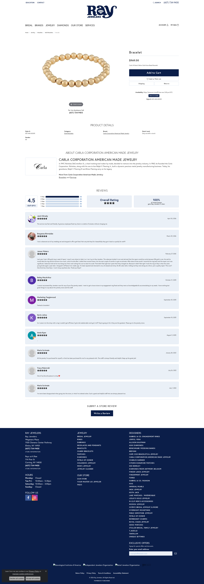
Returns (166, 83)
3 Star (43, 201)
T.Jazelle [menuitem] (133, 531)
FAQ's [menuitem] (79, 485)
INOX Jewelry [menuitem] (135, 489)
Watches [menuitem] (81, 454)
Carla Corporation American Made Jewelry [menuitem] (150, 457)
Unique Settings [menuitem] (137, 536)
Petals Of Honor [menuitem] (137, 516)
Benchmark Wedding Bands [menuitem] (142, 448)
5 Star (43, 197)
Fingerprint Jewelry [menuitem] (139, 475)
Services (90, 25)
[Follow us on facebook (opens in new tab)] (28, 498)
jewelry (33, 32)
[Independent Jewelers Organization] (98, 565)
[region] (76, 72)
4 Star (43, 199)
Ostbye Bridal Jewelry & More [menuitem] (143, 507)
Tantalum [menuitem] (133, 534)
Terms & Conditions (104, 573)
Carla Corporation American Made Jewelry (116, 133)
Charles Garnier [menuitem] (137, 460)
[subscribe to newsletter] (175, 553)
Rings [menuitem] (79, 439)
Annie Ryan (41, 332)
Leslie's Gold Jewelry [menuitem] (139, 498)
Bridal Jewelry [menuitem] (84, 436)
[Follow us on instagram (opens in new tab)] (35, 498)
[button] (29, 3)
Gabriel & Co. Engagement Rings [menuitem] (144, 436)
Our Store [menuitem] (82, 479)
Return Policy (80, 573)
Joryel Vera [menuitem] (135, 439)
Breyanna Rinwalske (45, 233)
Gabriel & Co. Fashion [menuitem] (139, 480)
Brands (39, 25)
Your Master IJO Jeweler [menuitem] (89, 482)
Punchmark (106, 581)
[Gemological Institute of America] (67, 565)
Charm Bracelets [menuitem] (85, 451)
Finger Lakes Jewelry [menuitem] (139, 472)
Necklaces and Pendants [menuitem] (89, 445)
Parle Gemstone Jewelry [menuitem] (141, 513)
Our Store (77, 25)
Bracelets (40, 32)
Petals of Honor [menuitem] (85, 460)
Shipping (141, 83)
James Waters (43, 251)
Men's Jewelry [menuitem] (84, 466)
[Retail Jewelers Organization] (127, 565)
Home (26, 32)
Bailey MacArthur (44, 277)
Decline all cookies (17, 578)
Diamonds (63, 25)
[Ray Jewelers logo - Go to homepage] (102, 12)
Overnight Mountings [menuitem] (139, 510)
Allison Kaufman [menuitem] (137, 442)
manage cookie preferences (23, 574)
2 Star (43, 204)
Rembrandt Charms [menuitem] (138, 519)
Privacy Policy (91, 573)
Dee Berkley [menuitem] (134, 466)
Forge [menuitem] (132, 478)
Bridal (28, 25)
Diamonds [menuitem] (82, 457)
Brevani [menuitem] (132, 451)
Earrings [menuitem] (81, 442)
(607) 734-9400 (76, 112)
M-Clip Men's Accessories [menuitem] (141, 501)
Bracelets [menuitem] (82, 448)
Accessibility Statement (121, 573)
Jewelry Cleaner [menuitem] (85, 469)
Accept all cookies (33, 578)
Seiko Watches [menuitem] (136, 525)
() (81, 197)
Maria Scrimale (43, 350)
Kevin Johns (42, 315)
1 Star (43, 206)
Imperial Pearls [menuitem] (136, 486)
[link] (40, 3)
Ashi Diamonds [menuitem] (136, 445)
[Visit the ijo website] (146, 565)
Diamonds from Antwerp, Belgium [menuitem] (145, 469)
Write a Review (102, 413)
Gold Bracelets (49, 32)
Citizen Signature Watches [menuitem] (141, 463)
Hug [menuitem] (131, 483)
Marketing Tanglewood (46, 297)
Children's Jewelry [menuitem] (86, 463)
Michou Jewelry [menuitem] (137, 504)
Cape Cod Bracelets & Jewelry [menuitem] (143, 454)
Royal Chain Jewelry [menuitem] (139, 522)
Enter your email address (139, 549)
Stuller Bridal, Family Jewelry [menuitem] (143, 528)
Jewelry (50, 25)
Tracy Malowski (43, 368)
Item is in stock (153, 95)
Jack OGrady (42, 216)
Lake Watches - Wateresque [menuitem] (142, 495)
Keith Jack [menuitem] (134, 492)
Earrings (73, 177)
